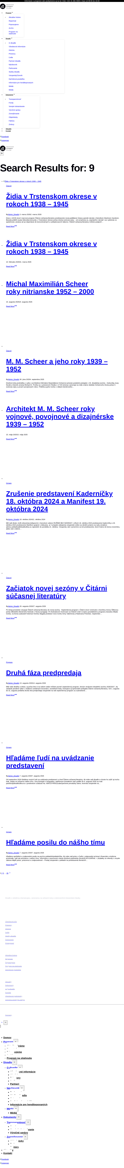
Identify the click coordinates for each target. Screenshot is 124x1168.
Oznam (9, 483)
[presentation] (63, 181)
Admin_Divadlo (13, 214)
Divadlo (7, 1062)
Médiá (10, 1108)
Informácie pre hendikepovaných (28, 1104)
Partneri (14, 1084)
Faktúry (14, 1147)
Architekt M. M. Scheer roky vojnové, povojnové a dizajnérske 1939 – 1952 (60, 416)
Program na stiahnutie (19, 1058)
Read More (11, 226)
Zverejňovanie (15, 1137)
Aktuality (8, 129)
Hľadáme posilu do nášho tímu (55, 842)
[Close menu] (0, 1026)
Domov (7, 1037)
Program (9, 662)
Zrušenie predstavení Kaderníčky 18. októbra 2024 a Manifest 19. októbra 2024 (59, 501)
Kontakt (8, 131)
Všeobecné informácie (23, 1071)
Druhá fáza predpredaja (43, 673)
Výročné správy (19, 1132)
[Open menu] (2, 153)
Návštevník (13, 1088)
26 (7, 873)
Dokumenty (9, 1117)
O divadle (12, 1067)
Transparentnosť (16, 1122)
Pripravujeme (14, 1052)
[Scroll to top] (2, 1023)
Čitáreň (8, 186)
